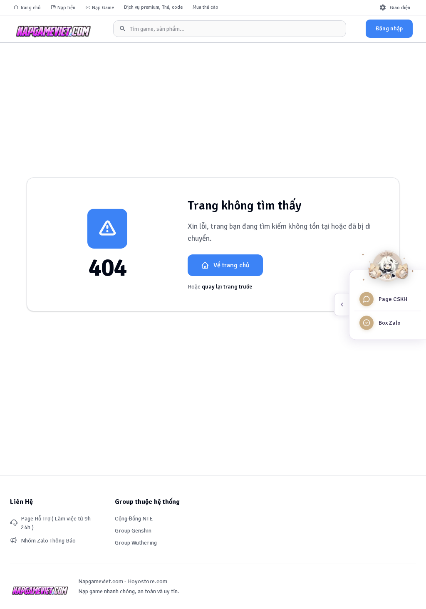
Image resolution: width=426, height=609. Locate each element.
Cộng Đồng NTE (134, 518)
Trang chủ (30, 8)
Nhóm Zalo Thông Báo (48, 540)
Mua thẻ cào (205, 7)
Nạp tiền (66, 8)
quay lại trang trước (227, 286)
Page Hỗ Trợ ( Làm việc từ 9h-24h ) (57, 523)
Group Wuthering (136, 542)
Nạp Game (103, 8)
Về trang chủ (231, 265)
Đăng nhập (389, 28)
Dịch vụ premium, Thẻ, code (153, 7)
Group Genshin (133, 530)
